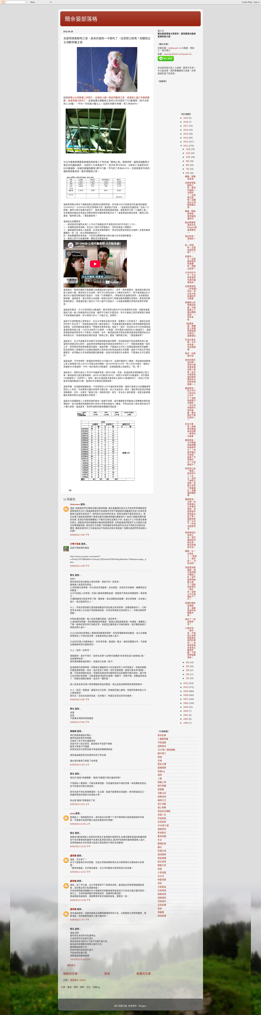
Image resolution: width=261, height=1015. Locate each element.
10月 (188, 157)
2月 (188, 674)
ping (72, 813)
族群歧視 (162, 797)
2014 (186, 138)
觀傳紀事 (162, 843)
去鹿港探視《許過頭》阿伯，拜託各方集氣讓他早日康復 (191, 292)
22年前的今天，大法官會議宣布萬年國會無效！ (190, 277)
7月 (188, 169)
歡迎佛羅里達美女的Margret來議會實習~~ (191, 227)
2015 (186, 134)
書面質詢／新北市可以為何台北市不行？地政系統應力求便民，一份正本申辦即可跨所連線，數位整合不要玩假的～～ (190, 404)
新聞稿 (161, 789)
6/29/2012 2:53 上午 (79, 765)
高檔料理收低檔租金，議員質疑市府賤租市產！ (190, 609)
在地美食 (162, 822)
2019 (186, 118)
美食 (160, 908)
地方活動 (162, 804)
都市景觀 (162, 786)
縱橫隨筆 (162, 768)
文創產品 (162, 887)
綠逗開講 (162, 916)
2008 (186, 695)
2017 (186, 126)
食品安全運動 (164, 811)
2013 (186, 142)
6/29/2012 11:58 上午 (80, 824)
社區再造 (162, 890)
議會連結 (162, 898)
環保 (160, 775)
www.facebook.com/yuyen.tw (178, 54)
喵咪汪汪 (162, 800)
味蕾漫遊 (162, 880)
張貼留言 (71, 965)
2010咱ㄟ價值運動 (166, 750)
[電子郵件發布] (70, 490)
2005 (186, 707)
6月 (188, 173)
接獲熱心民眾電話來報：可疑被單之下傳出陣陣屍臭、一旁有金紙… (190, 311)
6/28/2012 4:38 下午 (79, 566)
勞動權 (161, 912)
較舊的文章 (144, 973)
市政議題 (162, 742)
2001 (186, 715)
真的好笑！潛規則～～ (190, 238)
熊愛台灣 (162, 851)
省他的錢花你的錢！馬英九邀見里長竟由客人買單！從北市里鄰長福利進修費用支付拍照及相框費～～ (190, 372)
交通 (160, 761)
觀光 (160, 847)
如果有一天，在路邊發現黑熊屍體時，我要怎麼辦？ (190, 262)
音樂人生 (162, 815)
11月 (188, 153)
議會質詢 (162, 746)
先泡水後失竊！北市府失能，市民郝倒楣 (190, 345)
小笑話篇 (162, 872)
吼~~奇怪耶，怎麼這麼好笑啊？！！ (190, 249)
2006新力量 (163, 825)
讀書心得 (162, 782)
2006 (186, 703)
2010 (186, 687)
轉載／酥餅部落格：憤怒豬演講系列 (190, 215)
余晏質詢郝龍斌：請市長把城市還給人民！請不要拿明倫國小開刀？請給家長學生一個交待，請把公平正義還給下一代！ (190, 583)
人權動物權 (163, 739)
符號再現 (162, 818)
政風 (160, 869)
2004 (186, 711)
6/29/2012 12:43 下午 (80, 846)
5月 (188, 662)
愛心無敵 (162, 807)
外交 (160, 840)
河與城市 (162, 901)
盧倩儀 (73, 856)
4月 (188, 666)
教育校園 (162, 836)
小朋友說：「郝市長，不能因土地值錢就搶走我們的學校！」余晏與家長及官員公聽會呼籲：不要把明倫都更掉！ (190, 642)
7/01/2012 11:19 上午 (80, 959)
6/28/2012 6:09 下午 (79, 699)
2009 (186, 691)
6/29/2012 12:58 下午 (80, 900)
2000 (186, 719)
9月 (188, 161)
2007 (186, 699)
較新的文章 (70, 973)
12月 (188, 149)
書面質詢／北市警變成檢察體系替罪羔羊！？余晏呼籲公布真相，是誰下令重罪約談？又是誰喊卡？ (190, 452)
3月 (188, 670)
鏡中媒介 (162, 753)
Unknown (75, 504)
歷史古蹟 (162, 764)
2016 (186, 130)
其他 (160, 883)
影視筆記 (162, 833)
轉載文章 (162, 865)
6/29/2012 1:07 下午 (79, 920)
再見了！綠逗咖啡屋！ (190, 621)
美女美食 (162, 862)
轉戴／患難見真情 (190, 177)
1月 (188, 678)
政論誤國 (162, 858)
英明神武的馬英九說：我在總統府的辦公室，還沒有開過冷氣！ (190, 539)
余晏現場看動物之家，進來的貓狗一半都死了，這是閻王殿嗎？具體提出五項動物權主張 (190, 195)
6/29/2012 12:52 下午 (80, 872)
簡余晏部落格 (81, 19)
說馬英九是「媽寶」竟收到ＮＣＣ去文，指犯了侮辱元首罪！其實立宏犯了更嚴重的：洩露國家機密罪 (190, 481)
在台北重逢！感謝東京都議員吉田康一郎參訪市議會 (190, 430)
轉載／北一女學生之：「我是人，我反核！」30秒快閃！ (191, 557)
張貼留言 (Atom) (78, 980)
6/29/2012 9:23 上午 (79, 804)
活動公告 (162, 793)
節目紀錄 (162, 735)
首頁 (107, 973)
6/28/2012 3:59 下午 (79, 535)
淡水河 (161, 876)
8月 (188, 165)
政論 (160, 757)
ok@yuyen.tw (174, 48)
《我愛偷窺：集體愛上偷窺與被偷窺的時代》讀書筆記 (190, 329)
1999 (186, 723)
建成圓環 (162, 854)
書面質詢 (162, 829)
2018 (186, 122)
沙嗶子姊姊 (75, 544)
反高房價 (162, 905)
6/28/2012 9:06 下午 (79, 722)
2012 (186, 146)
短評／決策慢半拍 (190, 354)
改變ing (161, 771)
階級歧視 (162, 894)
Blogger (142, 1006)
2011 (185, 683)
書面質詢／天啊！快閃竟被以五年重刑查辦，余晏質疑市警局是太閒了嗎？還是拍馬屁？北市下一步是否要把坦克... (190, 514)
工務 (160, 778)
